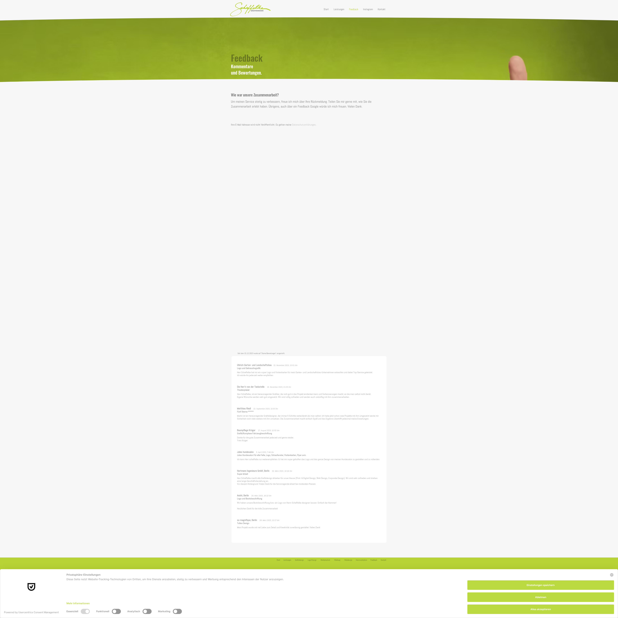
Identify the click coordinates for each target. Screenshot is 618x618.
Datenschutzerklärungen (304, 124)
